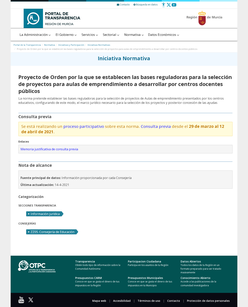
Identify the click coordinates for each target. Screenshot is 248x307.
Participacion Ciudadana (144, 261)
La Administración (34, 34)
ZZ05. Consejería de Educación (52, 232)
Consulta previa (156, 126)
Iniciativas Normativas (99, 44)
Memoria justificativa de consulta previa (49, 149)
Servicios (89, 34)
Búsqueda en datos (146, 4)
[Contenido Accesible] (163, 6)
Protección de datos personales (208, 301)
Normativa (132, 34)
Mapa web (99, 301)
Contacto (173, 301)
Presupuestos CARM (88, 278)
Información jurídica (45, 214)
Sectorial (110, 34)
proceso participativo (83, 126)
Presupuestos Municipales (145, 278)
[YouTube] (22, 301)
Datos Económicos (162, 34)
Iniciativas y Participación (71, 44)
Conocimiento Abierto (195, 278)
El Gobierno (65, 34)
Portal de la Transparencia (27, 44)
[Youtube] (174, 6)
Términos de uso (149, 301)
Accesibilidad (122, 301)
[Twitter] (168, 6)
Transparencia (85, 261)
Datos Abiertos (191, 261)
